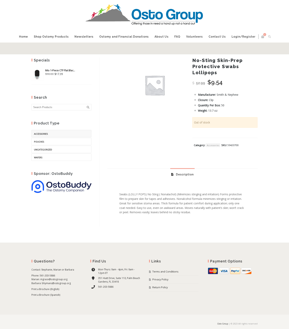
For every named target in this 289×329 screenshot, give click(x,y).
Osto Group (222, 323)
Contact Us (217, 36)
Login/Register (243, 36)
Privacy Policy (160, 279)
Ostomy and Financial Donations (124, 36)
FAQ (177, 36)
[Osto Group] (144, 15)
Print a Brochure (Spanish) (45, 295)
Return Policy (160, 287)
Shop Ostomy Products (51, 36)
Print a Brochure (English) (45, 289)
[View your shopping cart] (262, 37)
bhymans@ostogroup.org (56, 283)
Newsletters (84, 36)
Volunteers (194, 36)
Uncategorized (43, 149)
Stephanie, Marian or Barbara (57, 269)
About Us (161, 36)
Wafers (38, 157)
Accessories (213, 145)
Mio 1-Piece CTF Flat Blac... (60, 70)
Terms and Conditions (165, 271)
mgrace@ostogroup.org (53, 279)
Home (23, 36)
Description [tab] (184, 174)
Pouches (39, 141)
